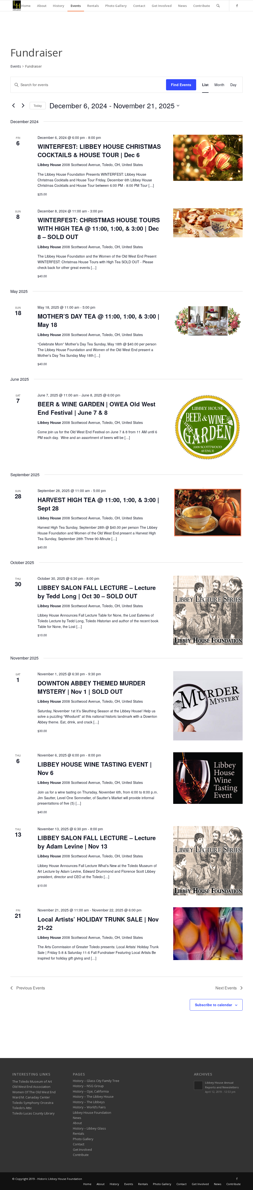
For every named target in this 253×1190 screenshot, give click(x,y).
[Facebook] (237, 5)
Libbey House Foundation (92, 1112)
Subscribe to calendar (213, 1004)
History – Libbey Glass (89, 1128)
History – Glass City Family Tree (96, 1080)
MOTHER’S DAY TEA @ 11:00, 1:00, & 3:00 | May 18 (98, 320)
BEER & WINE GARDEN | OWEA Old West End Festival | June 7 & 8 (96, 408)
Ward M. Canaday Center (31, 1097)
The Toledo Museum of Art (32, 1081)
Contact (78, 1144)
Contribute (81, 1154)
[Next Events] (23, 106)
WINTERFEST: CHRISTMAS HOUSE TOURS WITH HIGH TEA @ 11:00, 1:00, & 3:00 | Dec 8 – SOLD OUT (99, 228)
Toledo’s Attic (22, 1108)
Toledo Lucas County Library (33, 1113)
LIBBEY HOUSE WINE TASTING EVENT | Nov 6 (95, 768)
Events (15, 66)
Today (38, 105)
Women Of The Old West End (34, 1092)
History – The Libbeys (89, 1102)
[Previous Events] (13, 106)
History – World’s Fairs (89, 1107)
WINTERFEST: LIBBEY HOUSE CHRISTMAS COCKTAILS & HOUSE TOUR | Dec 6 (99, 150)
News (77, 1117)
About (77, 1123)
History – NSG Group (88, 1086)
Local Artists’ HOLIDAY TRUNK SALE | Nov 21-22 (98, 923)
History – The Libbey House (93, 1096)
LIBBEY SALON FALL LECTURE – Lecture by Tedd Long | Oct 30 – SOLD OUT (97, 591)
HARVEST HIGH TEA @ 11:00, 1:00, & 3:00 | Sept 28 (98, 503)
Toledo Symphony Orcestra (32, 1102)
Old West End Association (31, 1086)
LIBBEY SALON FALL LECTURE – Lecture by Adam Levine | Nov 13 (97, 841)
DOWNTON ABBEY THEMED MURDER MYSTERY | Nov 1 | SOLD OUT (91, 687)
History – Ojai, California (91, 1091)
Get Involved (82, 1149)
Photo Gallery (83, 1139)
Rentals (78, 1133)
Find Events (181, 84)
